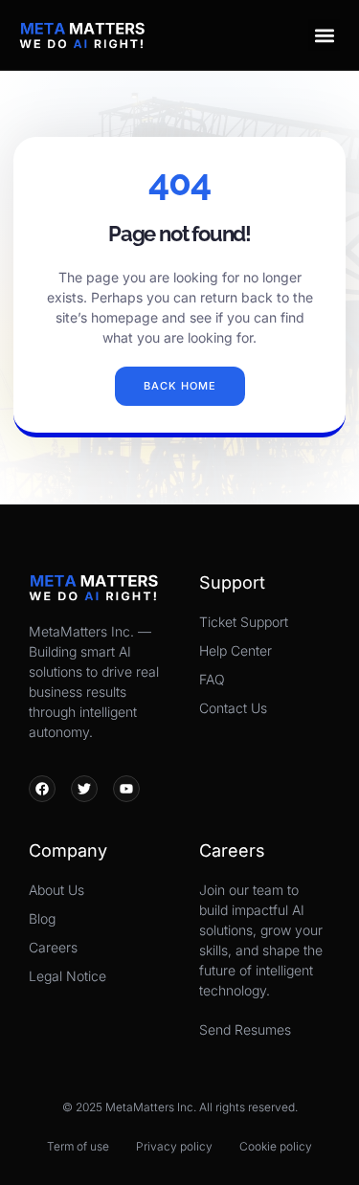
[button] (324, 35)
